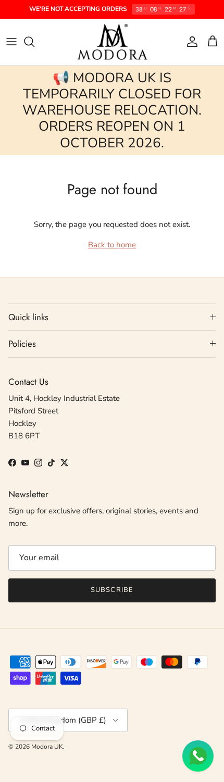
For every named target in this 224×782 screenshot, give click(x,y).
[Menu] (11, 41)
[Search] (34, 41)
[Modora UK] (112, 42)
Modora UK (47, 746)
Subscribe (112, 590)
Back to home (112, 244)
